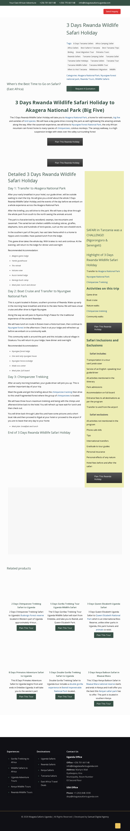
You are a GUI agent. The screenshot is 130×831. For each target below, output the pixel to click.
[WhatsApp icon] (112, 3)
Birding (71, 52)
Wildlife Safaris (102, 79)
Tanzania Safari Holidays (78, 61)
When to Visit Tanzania (77, 69)
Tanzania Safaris (97, 61)
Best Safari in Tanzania (90, 48)
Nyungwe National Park (98, 276)
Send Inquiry (112, 11)
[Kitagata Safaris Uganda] (19, 11)
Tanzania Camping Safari (93, 56)
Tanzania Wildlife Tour (98, 65)
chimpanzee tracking (62, 392)
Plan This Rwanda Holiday (67, 141)
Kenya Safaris (47, 770)
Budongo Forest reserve (32, 615)
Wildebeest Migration (98, 69)
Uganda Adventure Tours (20, 779)
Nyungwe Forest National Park (86, 124)
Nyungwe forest (15, 327)
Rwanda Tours (87, 79)
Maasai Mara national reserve (100, 684)
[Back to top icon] (117, 825)
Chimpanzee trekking (97, 311)
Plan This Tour (26, 628)
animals (99, 629)
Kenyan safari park (108, 691)
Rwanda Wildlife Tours (21, 792)
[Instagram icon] (117, 3)
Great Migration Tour (85, 52)
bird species (30, 121)
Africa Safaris (73, 48)
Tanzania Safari (112, 56)
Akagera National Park (89, 75)
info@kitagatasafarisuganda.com (94, 2)
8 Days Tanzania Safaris (83, 43)
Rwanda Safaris (74, 56)
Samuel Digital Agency (98, 816)
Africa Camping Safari (104, 43)
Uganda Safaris (48, 758)
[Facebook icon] (114, 3)
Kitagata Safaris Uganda (40, 816)
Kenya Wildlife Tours (21, 786)
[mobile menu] (96, 11)
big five (116, 117)
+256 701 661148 (48, 2)
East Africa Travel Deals (49, 783)
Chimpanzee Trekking (97, 282)
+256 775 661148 (67, 2)
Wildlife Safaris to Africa (19, 770)
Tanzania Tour (113, 61)
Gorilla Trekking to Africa (20, 760)
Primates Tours (102, 52)
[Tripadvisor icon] (120, 3)
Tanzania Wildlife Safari (77, 65)
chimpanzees (64, 128)
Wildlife (113, 69)
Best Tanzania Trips (110, 48)
